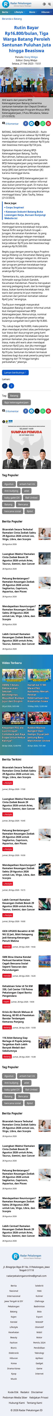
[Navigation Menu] (49, 4)
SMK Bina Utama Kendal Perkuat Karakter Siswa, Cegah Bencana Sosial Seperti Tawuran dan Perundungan (16, 963)
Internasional (13, 1296)
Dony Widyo (31, 57)
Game (39, 1368)
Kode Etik (13, 1392)
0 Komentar (12, 123)
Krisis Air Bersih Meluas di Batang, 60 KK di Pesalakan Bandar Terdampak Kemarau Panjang (18, 1016)
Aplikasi (39, 1358)
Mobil (39, 1332)
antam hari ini (27, 484)
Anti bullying (11, 490)
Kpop (13, 1373)
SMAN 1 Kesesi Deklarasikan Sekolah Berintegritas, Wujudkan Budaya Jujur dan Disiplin (13, 693)
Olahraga (39, 1301)
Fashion (14, 1342)
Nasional (13, 1290)
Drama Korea (13, 1368)
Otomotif (39, 1327)
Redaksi (24, 1392)
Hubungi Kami (17, 1402)
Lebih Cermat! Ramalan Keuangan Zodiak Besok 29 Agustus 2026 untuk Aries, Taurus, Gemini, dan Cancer (18, 638)
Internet (39, 1373)
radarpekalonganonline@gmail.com (26, 1275)
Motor (39, 1337)
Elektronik (14, 1353)
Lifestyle (18, 12)
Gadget (39, 1363)
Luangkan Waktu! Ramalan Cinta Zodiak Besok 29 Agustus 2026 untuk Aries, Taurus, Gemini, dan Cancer (18, 558)
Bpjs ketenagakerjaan (16, 402)
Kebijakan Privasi (38, 1397)
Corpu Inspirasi (15, 207)
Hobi (39, 1290)
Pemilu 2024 (39, 1342)
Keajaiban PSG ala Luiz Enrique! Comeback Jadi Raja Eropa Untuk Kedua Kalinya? (13, 734)
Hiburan (45, 12)
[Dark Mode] (44, 4)
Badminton (39, 1306)
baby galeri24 (11, 497)
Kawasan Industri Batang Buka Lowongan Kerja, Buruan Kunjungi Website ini (25, 215)
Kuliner (39, 1296)
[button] (6, 12)
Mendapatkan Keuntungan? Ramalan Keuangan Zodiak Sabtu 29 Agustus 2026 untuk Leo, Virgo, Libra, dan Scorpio (19, 613)
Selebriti (39, 1285)
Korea (14, 1363)
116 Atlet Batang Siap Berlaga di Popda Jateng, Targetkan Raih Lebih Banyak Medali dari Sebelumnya (16, 1044)
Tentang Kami (34, 1402)
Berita (5, 12)
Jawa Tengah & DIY (13, 1301)
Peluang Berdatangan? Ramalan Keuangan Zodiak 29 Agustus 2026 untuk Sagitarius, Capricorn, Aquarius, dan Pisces (18, 585)
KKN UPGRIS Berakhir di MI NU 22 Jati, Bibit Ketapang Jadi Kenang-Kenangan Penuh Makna (18, 935)
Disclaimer (37, 1392)
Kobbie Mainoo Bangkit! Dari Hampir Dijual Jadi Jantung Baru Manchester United (39, 734)
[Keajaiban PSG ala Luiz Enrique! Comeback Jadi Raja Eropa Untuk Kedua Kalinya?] (13, 718)
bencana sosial (12, 511)
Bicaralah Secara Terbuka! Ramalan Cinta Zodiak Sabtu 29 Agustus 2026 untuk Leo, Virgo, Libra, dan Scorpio (19, 534)
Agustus (9, 484)
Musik (14, 1378)
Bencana (23, 504)
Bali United (31, 497)
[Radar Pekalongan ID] (16, 4)
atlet (26, 490)
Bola (39, 1311)
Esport (39, 1316)
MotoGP (39, 1321)
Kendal (7, 946)
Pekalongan (13, 1306)
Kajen (6, 1001)
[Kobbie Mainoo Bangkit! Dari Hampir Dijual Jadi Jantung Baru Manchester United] (39, 718)
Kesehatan (14, 1332)
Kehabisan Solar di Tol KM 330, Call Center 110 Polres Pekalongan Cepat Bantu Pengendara (17, 990)
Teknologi (39, 1353)
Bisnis (32, 12)
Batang (18, 18)
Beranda (6, 18)
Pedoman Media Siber (15, 1397)
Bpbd (30, 511)
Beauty (13, 1337)
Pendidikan (39, 1347)
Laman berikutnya (14, 372)
